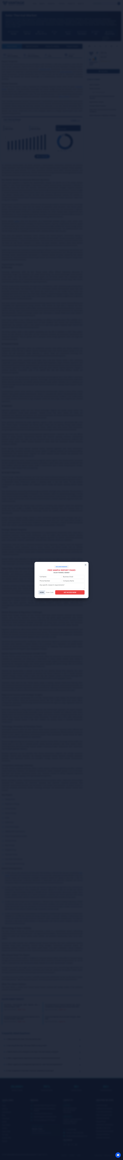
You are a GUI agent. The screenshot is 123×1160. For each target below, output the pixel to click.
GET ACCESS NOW (70, 592)
